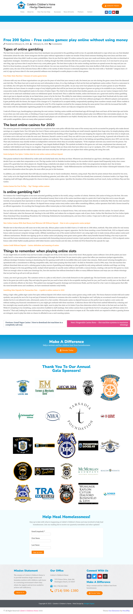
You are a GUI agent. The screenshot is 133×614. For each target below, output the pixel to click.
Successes (57, 12)
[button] (31, 12)
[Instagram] (117, 12)
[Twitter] (110, 12)
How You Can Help (43, 12)
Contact (89, 12)
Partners (80, 12)
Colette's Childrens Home (29, 611)
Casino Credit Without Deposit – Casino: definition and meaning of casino (31, 245)
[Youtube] (113, 12)
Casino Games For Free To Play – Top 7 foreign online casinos (26, 186)
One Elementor (114, 611)
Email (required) (38, 531)
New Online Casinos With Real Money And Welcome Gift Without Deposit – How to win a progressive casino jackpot (46, 223)
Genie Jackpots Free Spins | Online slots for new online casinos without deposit (33, 154)
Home (22, 12)
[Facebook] (106, 12)
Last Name (36, 545)
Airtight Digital (88, 604)
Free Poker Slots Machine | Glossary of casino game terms (25, 76)
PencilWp (126, 611)
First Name (36, 538)
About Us (30, 12)
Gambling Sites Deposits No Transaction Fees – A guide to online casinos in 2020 (33, 290)
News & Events (69, 12)
